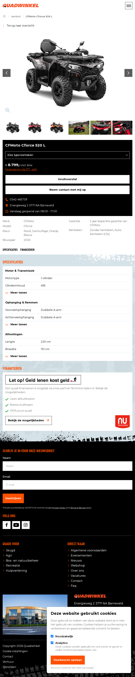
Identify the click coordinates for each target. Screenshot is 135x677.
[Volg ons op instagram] (26, 525)
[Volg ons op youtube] (16, 525)
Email (6, 476)
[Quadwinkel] (21, 5)
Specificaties (10, 249)
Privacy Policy (59, 507)
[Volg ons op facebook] (7, 525)
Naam (7, 458)
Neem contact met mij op (67, 189)
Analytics (61, 643)
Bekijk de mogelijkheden (26, 420)
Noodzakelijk (64, 636)
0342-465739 (18, 199)
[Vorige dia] (7, 73)
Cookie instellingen (15, 651)
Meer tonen (18, 292)
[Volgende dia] (128, 73)
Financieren (27, 249)
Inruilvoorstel (67, 179)
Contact (8, 656)
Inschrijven (13, 498)
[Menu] (128, 5)
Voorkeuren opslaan (68, 660)
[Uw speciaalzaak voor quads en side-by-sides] (4, 16)
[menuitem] (4, 16)
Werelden (9, 667)
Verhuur (8, 661)
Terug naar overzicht (20, 25)
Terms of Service (78, 507)
